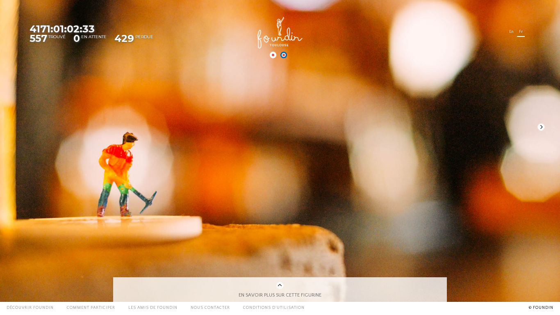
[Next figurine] (541, 127)
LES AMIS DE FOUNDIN (153, 308)
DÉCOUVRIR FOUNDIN (30, 308)
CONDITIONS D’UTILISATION (274, 308)
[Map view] (273, 55)
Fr (521, 32)
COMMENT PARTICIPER (91, 308)
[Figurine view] (284, 55)
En (511, 32)
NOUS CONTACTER (210, 308)
